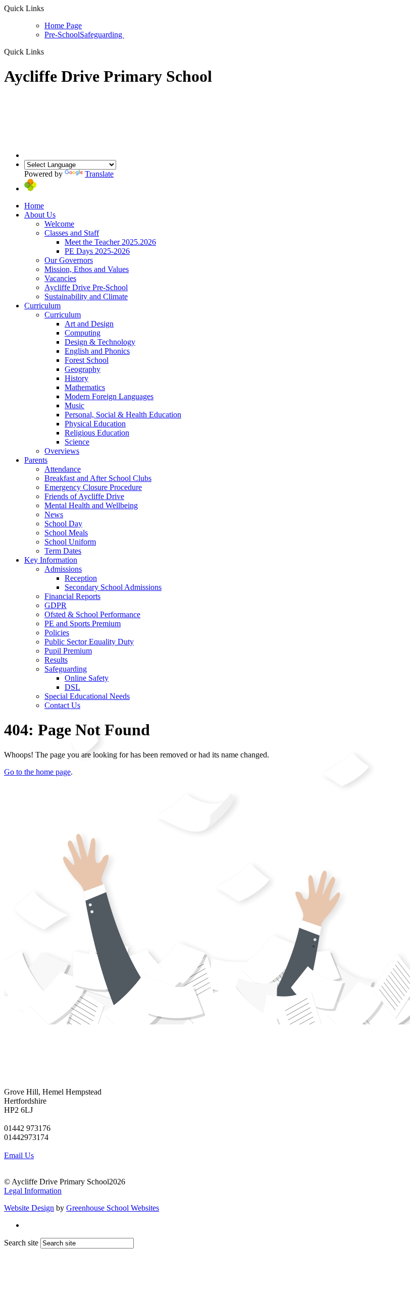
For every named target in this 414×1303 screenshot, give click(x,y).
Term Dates (62, 551)
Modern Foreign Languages (109, 396)
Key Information (50, 560)
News (53, 514)
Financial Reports (72, 596)
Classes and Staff (71, 233)
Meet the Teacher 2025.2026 (110, 242)
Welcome (59, 224)
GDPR (55, 605)
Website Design (29, 1208)
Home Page (63, 25)
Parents (35, 460)
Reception (81, 578)
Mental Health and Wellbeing (91, 505)
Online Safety (87, 678)
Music (74, 405)
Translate (99, 174)
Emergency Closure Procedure (93, 487)
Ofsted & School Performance (92, 614)
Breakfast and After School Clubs (97, 478)
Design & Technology (100, 342)
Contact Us (62, 705)
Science (77, 442)
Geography (82, 369)
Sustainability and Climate (86, 296)
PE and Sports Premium (82, 623)
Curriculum (42, 305)
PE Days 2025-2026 (97, 251)
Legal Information (33, 1190)
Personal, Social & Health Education (123, 414)
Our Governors (68, 260)
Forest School (87, 360)
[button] (47, 51)
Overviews (61, 451)
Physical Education (95, 423)
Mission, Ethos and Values (86, 269)
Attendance (62, 469)
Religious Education (97, 432)
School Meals (66, 532)
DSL (72, 687)
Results (56, 660)
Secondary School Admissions (113, 587)
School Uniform (70, 541)
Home (34, 205)
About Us (40, 214)
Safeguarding (102, 34)
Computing (82, 333)
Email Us (19, 1155)
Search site (21, 1242)
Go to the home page (37, 772)
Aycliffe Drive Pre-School (86, 287)
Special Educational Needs (87, 696)
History (76, 378)
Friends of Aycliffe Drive (84, 496)
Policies (56, 632)
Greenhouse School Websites (112, 1208)
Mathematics (85, 387)
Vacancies (60, 278)
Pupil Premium (68, 650)
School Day (63, 523)
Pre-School (62, 34)
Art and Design (89, 323)
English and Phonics (97, 351)
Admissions (63, 569)
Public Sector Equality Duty (89, 641)
